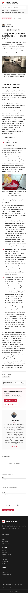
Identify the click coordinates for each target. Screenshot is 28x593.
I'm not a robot (8, 505)
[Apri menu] (24, 2)
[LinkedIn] (8, 30)
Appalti (3, 563)
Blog (7, 10)
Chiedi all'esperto (9, 400)
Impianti (3, 557)
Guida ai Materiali (13, 10)
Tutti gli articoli (14, 446)
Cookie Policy (12, 587)
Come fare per (6, 376)
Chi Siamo (4, 570)
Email (3, 484)
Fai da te (4, 550)
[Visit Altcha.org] (17, 505)
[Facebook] (10, 30)
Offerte (3, 539)
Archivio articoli (5, 543)
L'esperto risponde (6, 574)
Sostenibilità (5, 561)
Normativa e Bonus (6, 554)
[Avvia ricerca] (24, 7)
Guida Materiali (5, 537)
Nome (3, 477)
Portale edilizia (5, 534)
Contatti (3, 577)
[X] (13, 30)
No (23, 383)
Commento (5, 492)
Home (3, 10)
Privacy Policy (5, 587)
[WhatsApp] (16, 30)
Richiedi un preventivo (11, 404)
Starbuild (16, 591)
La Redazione (5, 572)
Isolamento (4, 559)
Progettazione (5, 552)
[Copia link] (19, 30)
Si (17, 383)
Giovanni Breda (10, 26)
